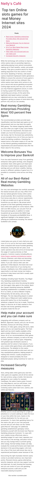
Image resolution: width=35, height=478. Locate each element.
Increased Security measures (15, 56)
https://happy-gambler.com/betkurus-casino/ (16, 256)
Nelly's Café (11, 3)
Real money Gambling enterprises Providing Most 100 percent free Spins (17, 39)
